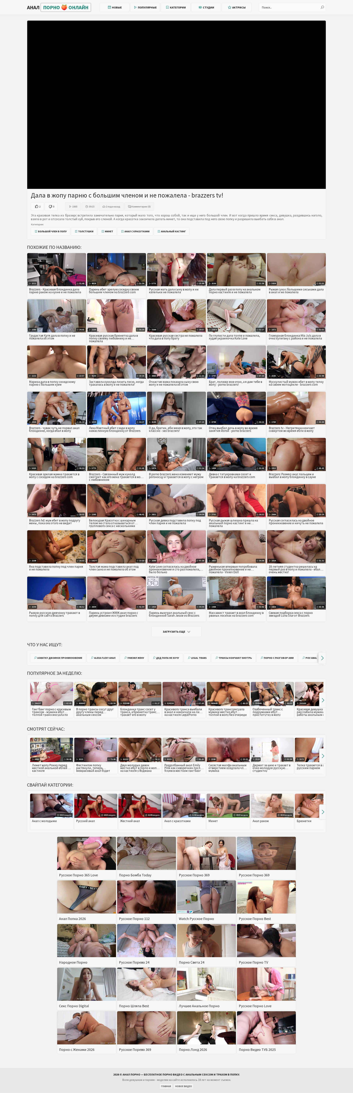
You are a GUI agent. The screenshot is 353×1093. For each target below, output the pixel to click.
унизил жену (135, 658)
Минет (109, 231)
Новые (117, 7)
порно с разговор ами (279, 658)
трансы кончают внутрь (235, 658)
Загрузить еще (174, 631)
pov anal (311, 658)
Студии (208, 7)
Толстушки (85, 231)
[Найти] (322, 7)
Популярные (147, 7)
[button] (322, 658)
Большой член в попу (52, 231)
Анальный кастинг (173, 231)
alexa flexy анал (104, 658)
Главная (166, 1086)
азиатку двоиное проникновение (59, 658)
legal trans (199, 658)
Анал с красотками (136, 231)
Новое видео (183, 1086)
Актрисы (239, 7)
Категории (178, 7)
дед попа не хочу (167, 658)
